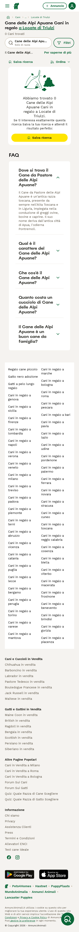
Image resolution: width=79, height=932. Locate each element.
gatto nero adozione (23, 376)
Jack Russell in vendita (22, 693)
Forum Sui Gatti (16, 788)
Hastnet (41, 886)
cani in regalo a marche (52, 371)
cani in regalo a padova (19, 499)
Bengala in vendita (18, 732)
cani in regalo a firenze (19, 420)
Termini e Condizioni (20, 838)
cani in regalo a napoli (19, 443)
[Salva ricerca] (67, 919)
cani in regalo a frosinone (52, 594)
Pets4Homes (21, 886)
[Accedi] (72, 6)
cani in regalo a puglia (19, 568)
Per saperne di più (57, 52)
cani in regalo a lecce (19, 579)
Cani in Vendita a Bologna (23, 776)
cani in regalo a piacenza (52, 640)
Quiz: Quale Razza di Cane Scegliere (31, 793)
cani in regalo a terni (19, 522)
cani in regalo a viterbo (52, 572)
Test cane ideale (17, 849)
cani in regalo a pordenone (52, 458)
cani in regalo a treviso (19, 488)
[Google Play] (19, 874)
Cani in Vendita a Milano (22, 765)
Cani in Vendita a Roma (21, 771)
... (26, 17)
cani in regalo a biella (52, 560)
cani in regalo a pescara (52, 405)
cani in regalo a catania (19, 556)
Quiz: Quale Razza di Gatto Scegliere (32, 799)
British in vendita (17, 720)
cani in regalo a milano (19, 477)
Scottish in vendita (18, 738)
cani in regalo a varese (19, 624)
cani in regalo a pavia (52, 424)
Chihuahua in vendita (20, 664)
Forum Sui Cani (16, 782)
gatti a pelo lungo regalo (21, 386)
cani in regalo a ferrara (52, 481)
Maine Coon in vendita (21, 715)
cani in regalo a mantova (19, 636)
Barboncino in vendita (21, 670)
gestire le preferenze (22, 920)
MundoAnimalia (16, 892)
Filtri (67, 43)
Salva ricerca (23, 62)
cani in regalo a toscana (52, 526)
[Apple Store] (53, 874)
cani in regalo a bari (55, 415)
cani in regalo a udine (52, 447)
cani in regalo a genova (19, 397)
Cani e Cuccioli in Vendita (24, 659)
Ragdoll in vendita (18, 726)
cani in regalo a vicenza (19, 545)
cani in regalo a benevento (52, 606)
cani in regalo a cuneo (52, 515)
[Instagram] (17, 857)
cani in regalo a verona (19, 454)
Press (9, 832)
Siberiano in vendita (19, 749)
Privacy (10, 821)
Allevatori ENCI (16, 844)
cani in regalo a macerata (52, 583)
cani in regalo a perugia (19, 602)
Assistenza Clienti (18, 827)
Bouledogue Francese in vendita (28, 687)
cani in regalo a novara (52, 492)
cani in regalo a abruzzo (19, 533)
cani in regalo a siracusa (52, 503)
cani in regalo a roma (52, 394)
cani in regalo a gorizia (52, 628)
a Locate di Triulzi (36, 27)
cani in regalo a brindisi (52, 617)
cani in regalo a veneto (19, 465)
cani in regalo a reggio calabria (52, 538)
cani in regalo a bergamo (19, 590)
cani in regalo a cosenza (52, 549)
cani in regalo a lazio (52, 435)
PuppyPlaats (60, 886)
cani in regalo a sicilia (19, 409)
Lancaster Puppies (18, 897)
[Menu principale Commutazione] (7, 6)
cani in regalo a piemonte (19, 511)
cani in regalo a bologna (52, 383)
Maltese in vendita (18, 699)
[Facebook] (9, 857)
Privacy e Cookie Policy (33, 917)
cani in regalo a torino (19, 613)
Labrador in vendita (19, 676)
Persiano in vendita (19, 743)
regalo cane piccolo (22, 369)
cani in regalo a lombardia (19, 431)
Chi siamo (12, 815)
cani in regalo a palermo (52, 469)
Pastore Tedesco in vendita (24, 682)
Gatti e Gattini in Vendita (23, 709)
